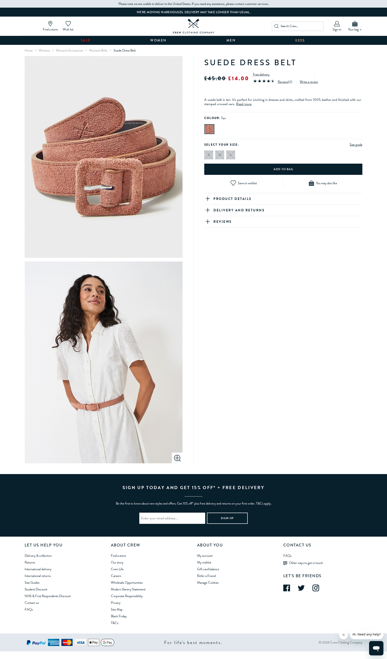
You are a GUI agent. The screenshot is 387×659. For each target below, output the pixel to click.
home (29, 50)
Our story (117, 562)
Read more (244, 104)
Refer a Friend (206, 575)
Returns (30, 562)
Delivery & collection (38, 555)
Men (231, 40)
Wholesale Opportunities (127, 582)
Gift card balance (208, 569)
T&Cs (114, 622)
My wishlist (204, 562)
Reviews (283, 81)
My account (205, 555)
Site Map (117, 609)
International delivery (38, 569)
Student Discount (36, 589)
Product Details (232, 198)
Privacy (115, 602)
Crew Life (117, 569)
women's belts (98, 50)
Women (158, 40)
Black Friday (119, 616)
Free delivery (261, 74)
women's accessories (69, 50)
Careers (116, 575)
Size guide (356, 144)
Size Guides (32, 582)
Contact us (32, 602)
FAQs (29, 609)
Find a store (118, 555)
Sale (86, 40)
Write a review (309, 81)
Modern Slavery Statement (128, 589)
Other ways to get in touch (306, 562)
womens (44, 50)
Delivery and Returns (238, 210)
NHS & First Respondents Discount (48, 596)
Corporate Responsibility (127, 596)
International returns (38, 575)
